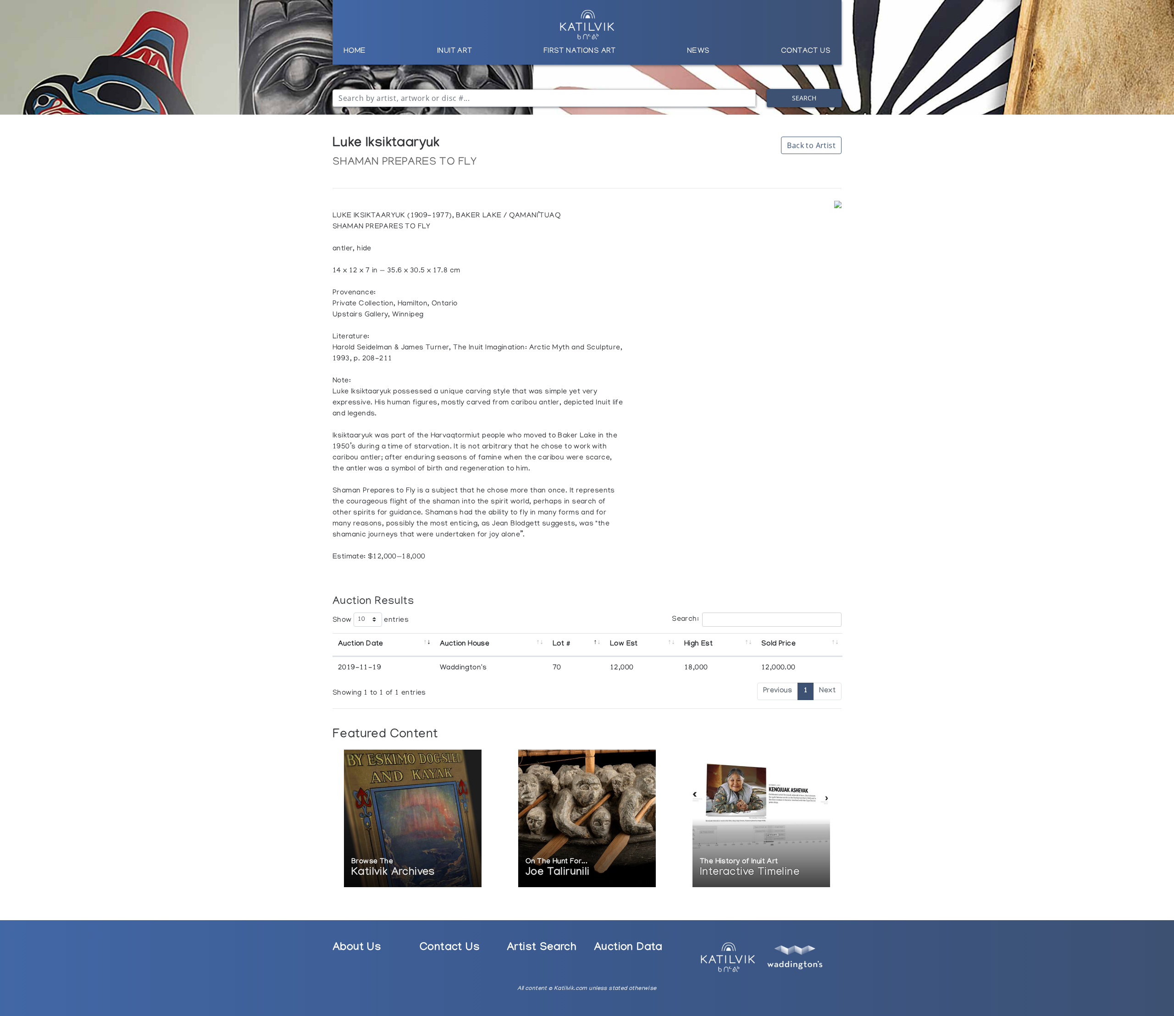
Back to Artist (811, 145)
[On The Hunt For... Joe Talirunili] (587, 819)
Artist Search (541, 948)
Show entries (370, 620)
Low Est (624, 644)
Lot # (561, 644)
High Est (698, 644)
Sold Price (778, 644)
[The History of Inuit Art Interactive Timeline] (761, 819)
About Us (356, 948)
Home (354, 51)
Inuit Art (454, 51)
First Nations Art (579, 51)
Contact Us (806, 51)
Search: (685, 619)
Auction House (464, 644)
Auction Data (628, 948)
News (698, 51)
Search (804, 98)
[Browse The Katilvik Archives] (413, 819)
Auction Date (360, 644)
